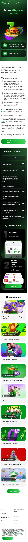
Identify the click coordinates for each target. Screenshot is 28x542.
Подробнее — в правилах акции (13, 141)
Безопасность (5, 517)
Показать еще (13, 491)
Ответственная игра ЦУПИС (19, 510)
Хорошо (7, 538)
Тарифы (3, 509)
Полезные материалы (17, 515)
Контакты (16, 506)
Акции (16, 520)
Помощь (3, 513)
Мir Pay (16, 524)
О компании (4, 506)
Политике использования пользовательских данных (11, 533)
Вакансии (3, 521)
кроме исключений (6, 121)
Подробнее (13, 286)
